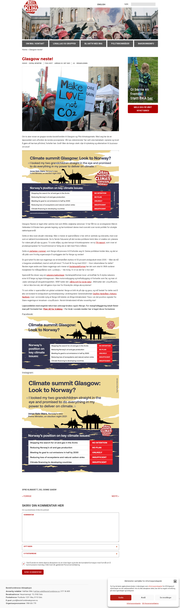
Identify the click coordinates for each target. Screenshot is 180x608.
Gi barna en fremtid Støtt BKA (141, 93)
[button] (175, 581)
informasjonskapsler (155, 586)
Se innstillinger (165, 597)
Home (24, 49)
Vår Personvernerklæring (150, 603)
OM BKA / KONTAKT (35, 43)
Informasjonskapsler (134, 603)
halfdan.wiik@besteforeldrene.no (47, 591)
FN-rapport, (100, 242)
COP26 (31, 63)
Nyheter (38, 63)
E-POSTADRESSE (30, 553)
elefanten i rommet (37, 251)
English (101, 4)
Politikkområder (120, 43)
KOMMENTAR (29, 515)
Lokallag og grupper (64, 43)
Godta (120, 597)
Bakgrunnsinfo (146, 43)
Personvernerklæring (72, 565)
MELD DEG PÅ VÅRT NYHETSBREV (143, 109)
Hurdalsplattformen (77, 266)
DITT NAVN (28, 546)
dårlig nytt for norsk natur (80, 282)
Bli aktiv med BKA (93, 43)
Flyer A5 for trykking (52, 309)
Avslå (143, 597)
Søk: (126, 4)
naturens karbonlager (55, 275)
